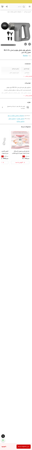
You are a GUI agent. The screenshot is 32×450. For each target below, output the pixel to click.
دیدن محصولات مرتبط (23, 446)
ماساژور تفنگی (12, 118)
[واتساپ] (3, 440)
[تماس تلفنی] (3, 436)
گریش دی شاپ (27, 12)
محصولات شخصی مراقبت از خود (14, 12)
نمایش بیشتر (28, 76)
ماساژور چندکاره (20, 121)
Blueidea (25, 55)
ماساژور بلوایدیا (20, 118)
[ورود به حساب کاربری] (7, 6)
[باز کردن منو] (29, 6)
